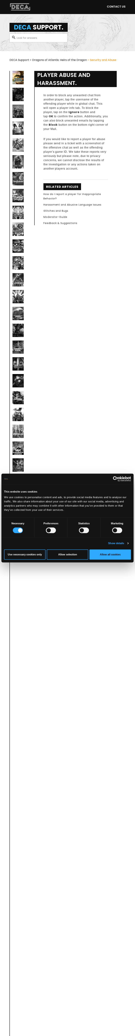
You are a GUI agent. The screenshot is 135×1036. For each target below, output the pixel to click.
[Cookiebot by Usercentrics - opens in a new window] (115, 478)
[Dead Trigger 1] (18, 380)
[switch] (51, 530)
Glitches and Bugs (55, 211)
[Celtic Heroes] (18, 296)
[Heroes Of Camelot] (18, 162)
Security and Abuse (103, 60)
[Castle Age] (18, 330)
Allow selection (67, 554)
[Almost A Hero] (18, 145)
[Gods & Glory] (18, 111)
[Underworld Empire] (18, 347)
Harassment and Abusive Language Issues (72, 204)
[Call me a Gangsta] (18, 263)
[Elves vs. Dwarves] (18, 364)
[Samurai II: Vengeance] (18, 397)
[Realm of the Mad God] (18, 94)
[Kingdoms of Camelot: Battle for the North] (18, 313)
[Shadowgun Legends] (18, 448)
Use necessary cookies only (25, 554)
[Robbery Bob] (18, 229)
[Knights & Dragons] (18, 212)
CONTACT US (116, 7)
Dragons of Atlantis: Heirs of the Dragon (59, 60)
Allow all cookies (110, 554)
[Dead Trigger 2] (18, 414)
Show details (116, 543)
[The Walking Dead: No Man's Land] (18, 128)
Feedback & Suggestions (60, 223)
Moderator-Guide (55, 217)
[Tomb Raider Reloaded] (18, 465)
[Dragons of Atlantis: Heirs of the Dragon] (18, 77)
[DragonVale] (18, 178)
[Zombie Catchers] (18, 195)
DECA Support (19, 60)
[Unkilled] (18, 431)
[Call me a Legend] (18, 279)
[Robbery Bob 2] (18, 246)
